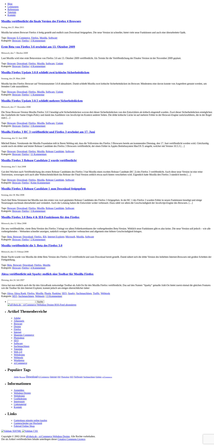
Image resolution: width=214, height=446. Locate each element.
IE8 (44, 236)
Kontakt (12, 15)
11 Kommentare (39, 154)
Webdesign (19, 354)
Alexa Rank (20, 293)
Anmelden (19, 390)
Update (59, 63)
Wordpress (19, 360)
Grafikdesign (20, 398)
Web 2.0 (18, 352)
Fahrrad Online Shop (24, 426)
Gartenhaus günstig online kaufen (30, 420)
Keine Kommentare (40, 182)
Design (17, 326)
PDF (59, 377)
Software (52, 37)
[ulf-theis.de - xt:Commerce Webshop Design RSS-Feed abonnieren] (42, 304)
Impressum (19, 401)
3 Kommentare (38, 40)
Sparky (71, 293)
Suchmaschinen (84, 293)
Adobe (17, 318)
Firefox (34, 37)
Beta (9, 236)
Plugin (47, 293)
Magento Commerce (24, 335)
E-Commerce (23, 37)
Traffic (96, 293)
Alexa (10, 293)
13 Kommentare (54, 296)
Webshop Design (22, 393)
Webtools (105, 293)
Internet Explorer (56, 236)
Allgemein (19, 321)
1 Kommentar (37, 94)
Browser (11, 37)
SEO (64, 293)
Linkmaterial (20, 404)
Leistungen (13, 6)
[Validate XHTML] (11, 431)
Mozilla (43, 37)
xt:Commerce (20, 363)
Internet (17, 332)
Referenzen (13, 9)
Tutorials (12, 12)
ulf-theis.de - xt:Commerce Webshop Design (48, 436)
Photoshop (19, 337)
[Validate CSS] (30, 431)
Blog (10, 4)
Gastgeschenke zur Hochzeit (28, 423)
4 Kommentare (38, 66)
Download (22, 63)
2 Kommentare (38, 239)
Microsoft (70, 236)
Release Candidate (55, 151)
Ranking (56, 293)
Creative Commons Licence (71, 439)
